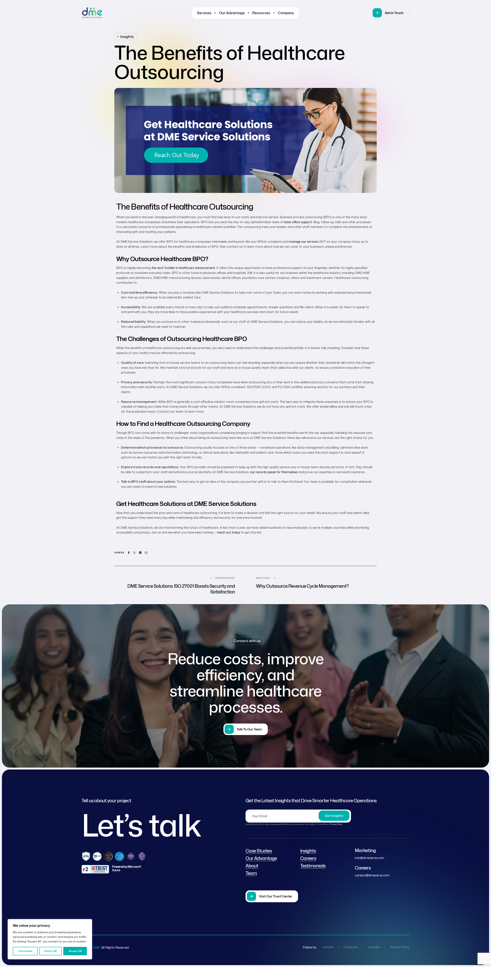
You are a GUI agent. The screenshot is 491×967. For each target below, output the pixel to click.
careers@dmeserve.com (372, 875)
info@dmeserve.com (369, 858)
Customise (25, 951)
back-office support (298, 222)
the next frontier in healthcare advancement (183, 268)
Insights (127, 36)
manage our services (303, 241)
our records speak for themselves (274, 472)
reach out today (228, 532)
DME (96, 947)
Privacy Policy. (336, 824)
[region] (50, 939)
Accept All (75, 951)
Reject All (50, 951)
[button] (390, 13)
